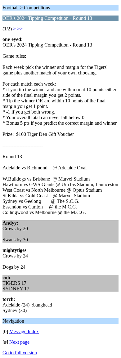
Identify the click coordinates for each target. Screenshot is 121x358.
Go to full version (19, 352)
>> (20, 28)
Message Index (24, 331)
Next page (19, 342)
